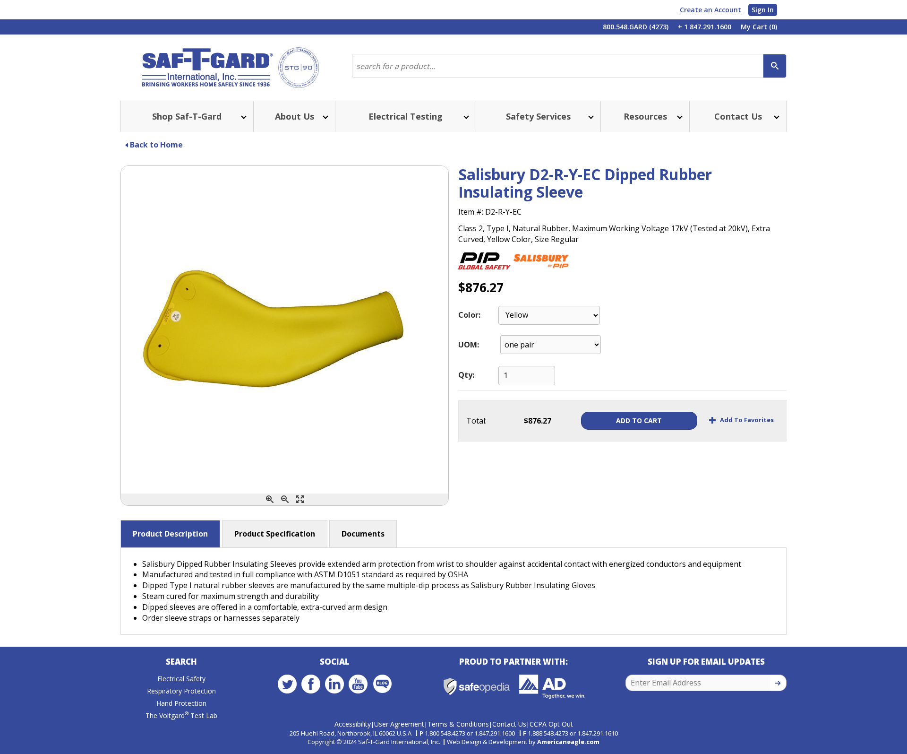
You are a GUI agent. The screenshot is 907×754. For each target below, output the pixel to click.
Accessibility (352, 723)
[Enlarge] (300, 499)
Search (181, 661)
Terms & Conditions (458, 723)
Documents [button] (363, 534)
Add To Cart (639, 420)
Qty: (466, 375)
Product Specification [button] (274, 534)
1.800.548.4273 (445, 733)
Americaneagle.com (568, 741)
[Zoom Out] (284, 499)
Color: (469, 315)
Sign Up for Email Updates (706, 661)
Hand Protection (181, 703)
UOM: (468, 344)
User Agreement (399, 723)
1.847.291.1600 (494, 733)
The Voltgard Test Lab (181, 715)
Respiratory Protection (181, 690)
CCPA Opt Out (551, 723)
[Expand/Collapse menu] (242, 116)
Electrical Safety (181, 678)
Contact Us (509, 723)
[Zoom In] (269, 499)
